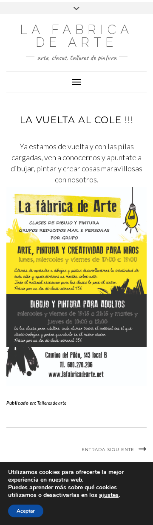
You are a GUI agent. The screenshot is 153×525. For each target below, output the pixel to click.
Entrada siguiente (108, 449)
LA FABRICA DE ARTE (76, 36)
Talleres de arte (51, 403)
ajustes (109, 495)
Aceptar (26, 511)
